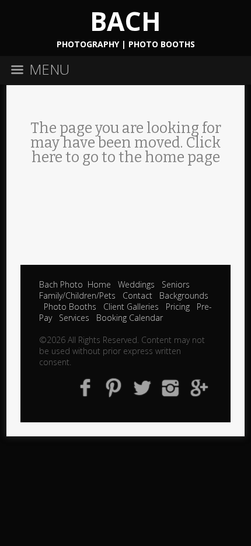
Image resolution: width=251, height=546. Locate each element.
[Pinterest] (113, 387)
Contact (137, 295)
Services (74, 317)
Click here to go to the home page (126, 150)
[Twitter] (142, 387)
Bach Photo (61, 284)
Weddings (136, 284)
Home (99, 284)
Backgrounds (183, 295)
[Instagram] (171, 387)
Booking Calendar (129, 317)
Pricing (178, 306)
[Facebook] (85, 387)
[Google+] (199, 387)
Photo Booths (70, 306)
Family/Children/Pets (77, 295)
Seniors (176, 284)
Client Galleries (131, 306)
